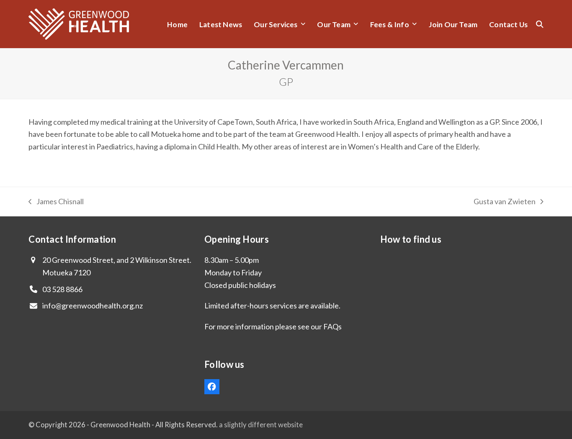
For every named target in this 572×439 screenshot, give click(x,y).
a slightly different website (261, 425)
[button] (540, 24)
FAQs (332, 326)
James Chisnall (55, 202)
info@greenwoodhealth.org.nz (92, 305)
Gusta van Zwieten (505, 202)
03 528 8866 (62, 289)
